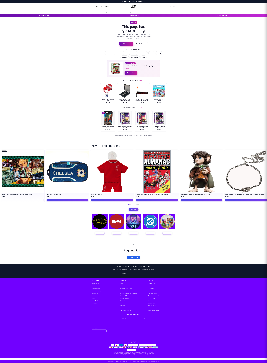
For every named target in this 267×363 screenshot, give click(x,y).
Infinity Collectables (99, 335)
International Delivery (125, 298)
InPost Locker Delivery (153, 310)
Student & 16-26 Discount (126, 288)
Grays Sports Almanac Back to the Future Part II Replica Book (152, 194)
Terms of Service (152, 305)
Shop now (99, 233)
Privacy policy (114, 335)
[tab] (128, 204)
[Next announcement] (174, 1)
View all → (141, 80)
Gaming (159, 53)
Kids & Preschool (96, 288)
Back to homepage (126, 43)
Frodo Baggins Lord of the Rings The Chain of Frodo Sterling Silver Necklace (245, 194)
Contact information (144, 335)
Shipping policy (136, 335)
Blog (121, 303)
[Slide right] (140, 204)
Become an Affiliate (152, 293)
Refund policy (121, 335)
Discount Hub (151, 291)
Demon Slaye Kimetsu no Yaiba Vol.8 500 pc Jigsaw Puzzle (17, 194)
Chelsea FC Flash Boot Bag (54, 194)
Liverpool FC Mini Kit (96, 194)
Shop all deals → (140, 107)
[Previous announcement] (92, 1)
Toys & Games (95, 283)
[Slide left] (126, 204)
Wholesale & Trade (124, 295)
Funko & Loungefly (96, 291)
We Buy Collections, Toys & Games (128, 293)
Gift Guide (122, 305)
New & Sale (94, 303)
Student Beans (123, 291)
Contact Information (153, 300)
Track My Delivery (152, 308)
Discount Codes (152, 286)
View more (133, 209)
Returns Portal (151, 283)
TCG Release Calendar (125, 310)
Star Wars (117, 53)
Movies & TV (143, 53)
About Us (122, 283)
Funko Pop (109, 53)
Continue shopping (133, 257)
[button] (102, 6)
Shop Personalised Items (126, 308)
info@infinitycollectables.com (154, 361)
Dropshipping (151, 288)
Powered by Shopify (106, 335)
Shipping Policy (151, 303)
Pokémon (126, 53)
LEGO (143, 57)
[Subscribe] (144, 273)
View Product (23, 200)
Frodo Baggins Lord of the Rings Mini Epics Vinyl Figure (195, 194)
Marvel (134, 53)
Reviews (122, 286)
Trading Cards (134, 57)
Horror (151, 53)
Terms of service (128, 335)
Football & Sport (96, 300)
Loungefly (124, 57)
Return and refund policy (154, 295)
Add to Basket (67, 200)
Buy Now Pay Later (124, 300)
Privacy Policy (151, 298)
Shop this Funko (131, 72)
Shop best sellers (140, 43)
